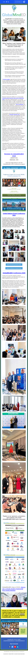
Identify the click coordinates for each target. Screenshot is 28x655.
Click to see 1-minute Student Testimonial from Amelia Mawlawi (13, 588)
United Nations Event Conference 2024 (14, 214)
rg (14, 640)
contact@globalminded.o (8, 640)
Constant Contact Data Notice (19, 653)
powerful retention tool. (14, 114)
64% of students (19, 104)
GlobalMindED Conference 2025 (14, 273)
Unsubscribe (5, 653)
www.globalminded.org (20, 640)
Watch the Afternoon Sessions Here (14, 268)
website (22, 614)
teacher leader (6, 79)
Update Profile (11, 653)
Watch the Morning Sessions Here (14, 264)
